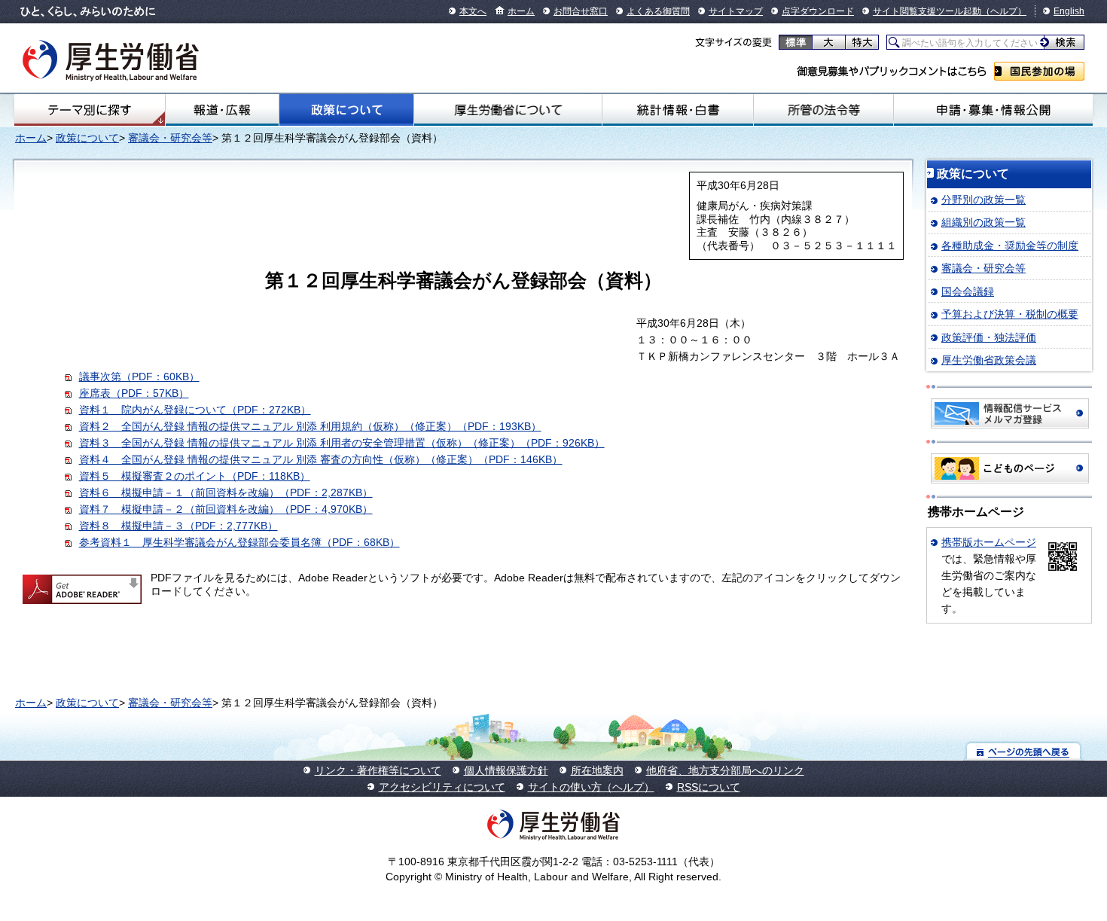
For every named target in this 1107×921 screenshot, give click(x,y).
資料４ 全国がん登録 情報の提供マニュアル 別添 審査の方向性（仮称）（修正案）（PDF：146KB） (321, 459)
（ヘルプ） (1003, 11)
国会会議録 (967, 291)
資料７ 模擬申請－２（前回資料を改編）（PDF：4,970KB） (226, 509)
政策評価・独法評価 (988, 337)
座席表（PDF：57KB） (134, 393)
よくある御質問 (658, 11)
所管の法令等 (823, 110)
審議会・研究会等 (170, 138)
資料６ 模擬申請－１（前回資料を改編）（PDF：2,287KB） (226, 492)
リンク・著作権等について (378, 770)
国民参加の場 (1039, 71)
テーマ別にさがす (89, 110)
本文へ (472, 11)
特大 (862, 42)
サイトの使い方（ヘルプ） (591, 787)
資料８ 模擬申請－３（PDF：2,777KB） (178, 526)
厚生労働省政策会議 (988, 360)
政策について (346, 110)
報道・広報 (222, 110)
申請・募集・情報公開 (993, 110)
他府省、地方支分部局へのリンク (725, 770)
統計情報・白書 (677, 110)
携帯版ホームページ (988, 542)
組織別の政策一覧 (983, 222)
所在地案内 (597, 770)
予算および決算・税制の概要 (1009, 314)
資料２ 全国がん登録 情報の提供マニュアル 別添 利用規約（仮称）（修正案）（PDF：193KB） (310, 426)
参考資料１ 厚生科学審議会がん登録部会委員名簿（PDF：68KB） (239, 542)
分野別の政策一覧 (983, 200)
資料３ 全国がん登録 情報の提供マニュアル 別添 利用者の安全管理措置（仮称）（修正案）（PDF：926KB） (342, 443)
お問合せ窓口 (581, 11)
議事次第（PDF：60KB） (139, 377)
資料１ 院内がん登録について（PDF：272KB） (195, 410)
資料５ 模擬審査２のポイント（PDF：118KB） (194, 476)
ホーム (521, 11)
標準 (795, 42)
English (1069, 11)
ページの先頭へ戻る (1023, 751)
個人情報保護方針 (506, 770)
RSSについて (708, 787)
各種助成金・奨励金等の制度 (1009, 245)
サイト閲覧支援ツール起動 (927, 11)
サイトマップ (736, 11)
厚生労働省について (508, 110)
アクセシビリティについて (442, 787)
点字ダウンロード (818, 11)
